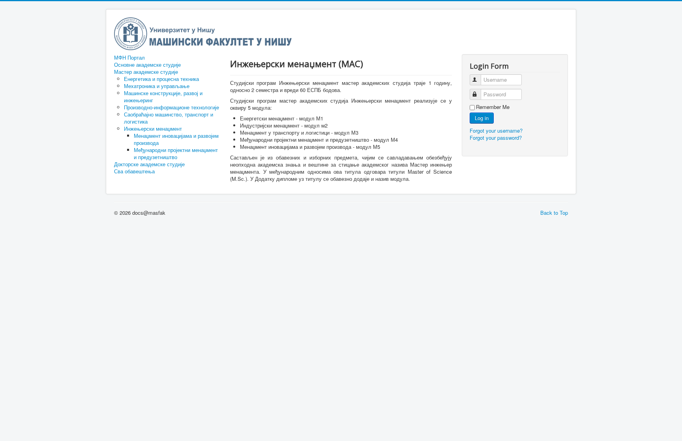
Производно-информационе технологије (171, 107)
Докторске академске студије (149, 164)
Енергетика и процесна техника (161, 79)
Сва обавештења (134, 171)
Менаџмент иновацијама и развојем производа (176, 139)
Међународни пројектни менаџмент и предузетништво (176, 153)
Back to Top (554, 212)
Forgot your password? (496, 137)
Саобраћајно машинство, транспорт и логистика (168, 118)
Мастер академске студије (146, 71)
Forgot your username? (496, 130)
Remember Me (493, 107)
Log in (482, 118)
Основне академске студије (147, 64)
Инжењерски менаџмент (153, 128)
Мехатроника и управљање (156, 86)
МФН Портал (129, 57)
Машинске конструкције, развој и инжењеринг (163, 96)
